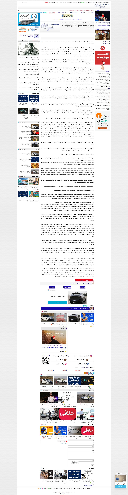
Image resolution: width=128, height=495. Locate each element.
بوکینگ (62, 443)
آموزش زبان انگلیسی (82, 364)
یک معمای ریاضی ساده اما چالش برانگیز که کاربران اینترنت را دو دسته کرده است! (102, 97)
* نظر (93, 450)
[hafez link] (67, 15)
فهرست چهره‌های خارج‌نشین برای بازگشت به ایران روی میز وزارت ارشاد (82, 10)
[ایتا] (85, 373)
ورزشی (71, 2)
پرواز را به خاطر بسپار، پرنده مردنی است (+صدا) (26, 35)
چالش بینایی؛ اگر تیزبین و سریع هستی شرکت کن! (103, 103)
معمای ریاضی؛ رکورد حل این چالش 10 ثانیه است (102, 106)
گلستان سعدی (59, 360)
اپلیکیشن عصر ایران (46, 356)
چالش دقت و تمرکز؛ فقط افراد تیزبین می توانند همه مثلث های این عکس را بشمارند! (103, 91)
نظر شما (92, 440)
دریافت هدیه (120, 486)
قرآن (57, 2)
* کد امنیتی (92, 460)
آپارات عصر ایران (60, 364)
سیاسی (79, 2)
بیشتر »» (97, 10)
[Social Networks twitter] (85, 306)
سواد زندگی (82, 2)
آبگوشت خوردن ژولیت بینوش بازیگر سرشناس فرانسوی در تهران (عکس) (104, 77)
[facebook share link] (42, 12)
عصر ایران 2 (50, 2)
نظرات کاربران (67, 287)
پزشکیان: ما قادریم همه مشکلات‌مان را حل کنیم (102, 26)
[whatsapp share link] (45, 12)
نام (93, 442)
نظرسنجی (96, 2)
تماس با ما (104, 2)
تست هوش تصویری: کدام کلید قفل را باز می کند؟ (103, 109)
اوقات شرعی (89, 2)
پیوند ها (86, 2)
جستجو (99, 2)
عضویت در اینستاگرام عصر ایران (81, 356)
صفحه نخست (92, 12)
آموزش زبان (46, 2)
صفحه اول (108, 2)
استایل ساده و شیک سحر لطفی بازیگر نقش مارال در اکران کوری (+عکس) (102, 85)
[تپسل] (48, 290)
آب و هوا (93, 2)
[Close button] (126, 473)
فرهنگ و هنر (64, 2)
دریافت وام (57, 302)
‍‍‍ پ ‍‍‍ (75, 12)
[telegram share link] (44, 12)
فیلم (53, 2)
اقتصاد (76, 2)
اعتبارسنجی (65, 443)
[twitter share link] (41, 12)
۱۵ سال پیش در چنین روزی (60, 356)
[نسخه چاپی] (70, 12)
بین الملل (68, 2)
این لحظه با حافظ (81, 360)
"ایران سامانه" (62, 493)
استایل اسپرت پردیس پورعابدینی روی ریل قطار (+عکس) (103, 80)
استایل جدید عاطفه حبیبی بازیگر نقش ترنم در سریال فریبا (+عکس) (103, 83)
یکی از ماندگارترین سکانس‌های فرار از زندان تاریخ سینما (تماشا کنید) (54, 345)
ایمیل (93, 446)
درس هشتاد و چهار (106, 41)
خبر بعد (81, 287)
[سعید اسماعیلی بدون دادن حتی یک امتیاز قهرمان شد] (102, 16)
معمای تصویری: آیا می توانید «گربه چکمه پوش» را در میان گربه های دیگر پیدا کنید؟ (103, 94)
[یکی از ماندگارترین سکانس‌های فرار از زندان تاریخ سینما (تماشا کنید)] (54, 337)
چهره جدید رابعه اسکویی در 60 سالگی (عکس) (103, 74)
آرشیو (101, 2)
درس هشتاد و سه (106, 43)
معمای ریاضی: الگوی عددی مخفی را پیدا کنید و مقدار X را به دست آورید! (103, 100)
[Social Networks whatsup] (86, 306)
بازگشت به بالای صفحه (88, 485)
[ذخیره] (72, 12)
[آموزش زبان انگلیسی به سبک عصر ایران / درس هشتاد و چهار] (102, 35)
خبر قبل (52, 287)
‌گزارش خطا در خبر (52, 12)
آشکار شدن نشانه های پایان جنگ (31, 74)
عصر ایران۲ (82, 488)
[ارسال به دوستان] (71, 12)
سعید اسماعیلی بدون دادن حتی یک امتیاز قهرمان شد (103, 23)
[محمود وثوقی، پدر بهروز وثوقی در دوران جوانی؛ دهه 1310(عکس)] (28, 49)
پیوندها (64, 488)
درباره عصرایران (77, 488)
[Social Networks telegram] (83, 306)
